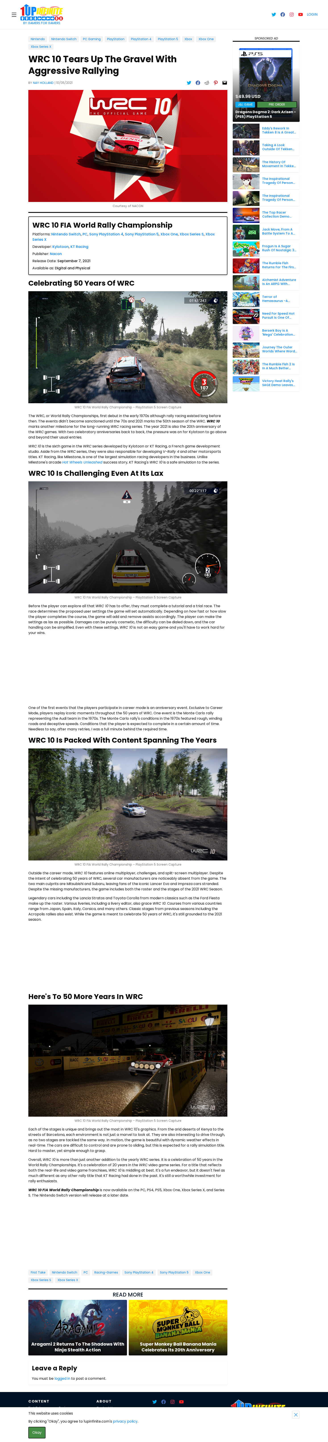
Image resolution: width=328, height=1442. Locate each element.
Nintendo (38, 39)
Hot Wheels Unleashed (82, 462)
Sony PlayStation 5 (142, 234)
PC (85, 234)
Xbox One (206, 39)
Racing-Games (106, 1272)
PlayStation (116, 39)
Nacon (56, 253)
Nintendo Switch (64, 39)
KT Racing (79, 246)
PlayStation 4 (141, 39)
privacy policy (125, 1421)
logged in (62, 1378)
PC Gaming (92, 39)
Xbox (188, 39)
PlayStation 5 (168, 39)
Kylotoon (60, 246)
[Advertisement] (127, 670)
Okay (37, 1432)
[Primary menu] (14, 14)
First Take (38, 1272)
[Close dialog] (296, 1415)
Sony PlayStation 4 (106, 234)
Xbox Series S (192, 234)
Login (312, 14)
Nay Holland (43, 83)
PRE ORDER (277, 104)
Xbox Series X (41, 46)
